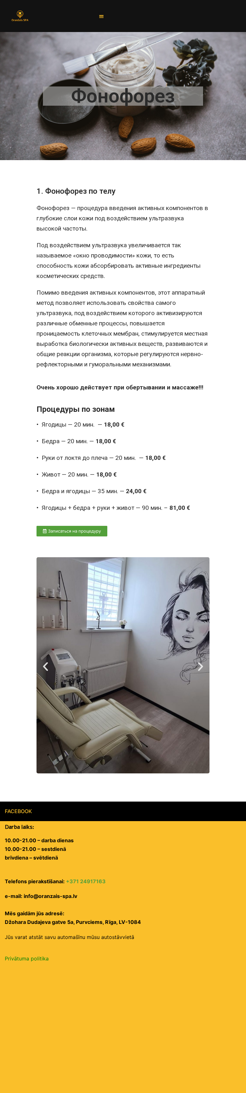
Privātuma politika (27, 958)
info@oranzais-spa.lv (50, 896)
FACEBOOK (18, 811)
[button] (101, 16)
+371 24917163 (86, 881)
